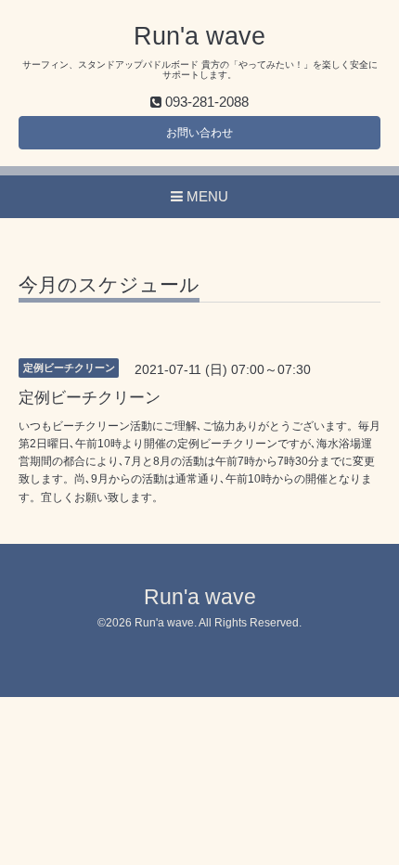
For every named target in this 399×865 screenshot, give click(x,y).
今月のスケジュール (109, 285)
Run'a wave (199, 36)
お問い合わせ (199, 132)
